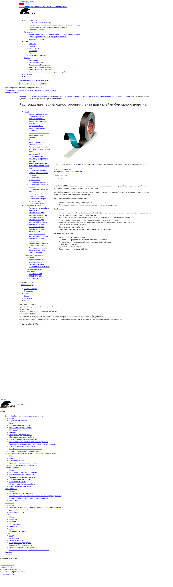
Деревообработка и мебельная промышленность (48, 27)
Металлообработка (36, 29)
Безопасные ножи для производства (33, 270)
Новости (32, 46)
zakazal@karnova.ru (77, 171)
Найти (43, 83)
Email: (10, 569)
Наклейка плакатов (36, 196)
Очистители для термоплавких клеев (36, 202)
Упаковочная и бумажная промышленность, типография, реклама (54, 25)
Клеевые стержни (35, 144)
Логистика (28, 74)
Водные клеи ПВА (36, 125)
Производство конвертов (38, 182)
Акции (31, 53)
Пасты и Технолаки (36, 264)
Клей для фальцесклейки (38, 147)
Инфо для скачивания (37, 55)
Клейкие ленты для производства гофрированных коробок (38, 240)
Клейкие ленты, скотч (89, 96)
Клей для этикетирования (39, 140)
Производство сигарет (37, 198)
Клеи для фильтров (36, 142)
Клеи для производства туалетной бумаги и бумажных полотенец (38, 116)
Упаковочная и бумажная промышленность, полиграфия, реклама (53, 96)
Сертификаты (34, 48)
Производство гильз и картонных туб (37, 178)
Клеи (27, 111)
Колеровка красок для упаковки (41, 69)
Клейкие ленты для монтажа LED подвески (38, 220)
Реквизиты (33, 50)
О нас (26, 41)
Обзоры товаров (30, 20)
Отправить (26, 346)
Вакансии (32, 43)
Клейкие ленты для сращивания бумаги (114, 96)
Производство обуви (36, 194)
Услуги (27, 57)
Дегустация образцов (8, 574)
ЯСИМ (35, 324)
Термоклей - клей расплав (39, 133)
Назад (11, 418)
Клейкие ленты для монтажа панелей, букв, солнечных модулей (38, 214)
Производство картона (37, 170)
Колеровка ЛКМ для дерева (39, 65)
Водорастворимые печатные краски (36, 260)
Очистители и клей (36, 245)
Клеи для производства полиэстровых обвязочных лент (39, 165)
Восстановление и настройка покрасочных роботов (48, 72)
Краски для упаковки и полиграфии (33, 256)
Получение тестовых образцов (40, 22)
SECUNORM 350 (35, 276)
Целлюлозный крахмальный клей (36, 155)
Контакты (27, 76)
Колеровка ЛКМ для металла (40, 67)
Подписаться (98, 316)
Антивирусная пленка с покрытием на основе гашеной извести (38, 250)
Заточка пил (33, 60)
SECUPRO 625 (34, 278)
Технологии (29, 32)
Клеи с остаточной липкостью (36, 136)
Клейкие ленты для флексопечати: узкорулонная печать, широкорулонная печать (38, 232)
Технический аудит (36, 62)
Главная (22, 96)
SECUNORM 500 (35, 273)
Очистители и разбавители (39, 266)
